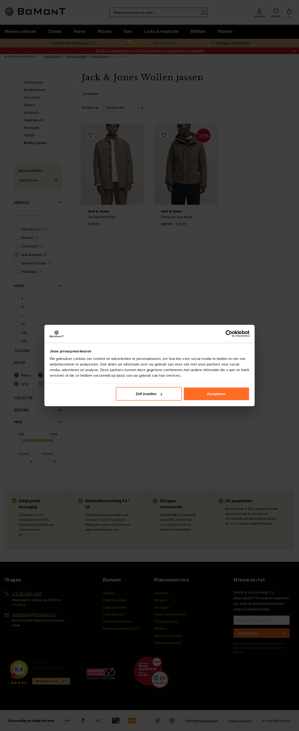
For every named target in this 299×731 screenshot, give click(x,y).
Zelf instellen (146, 394)
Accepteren (216, 394)
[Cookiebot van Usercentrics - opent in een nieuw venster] (229, 333)
